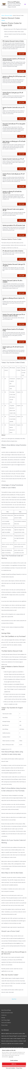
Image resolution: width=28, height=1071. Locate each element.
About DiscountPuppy (6, 1010)
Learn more (11, 1056)
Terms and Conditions (6, 1022)
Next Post (14, 999)
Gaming (3, 20)
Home (2, 15)
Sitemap (3, 1017)
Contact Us (3, 1015)
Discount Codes (8, 15)
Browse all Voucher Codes (7, 1012)
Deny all (14, 1064)
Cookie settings (14, 1060)
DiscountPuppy (14, 2)
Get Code (21, 54)
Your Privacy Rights (5, 1020)
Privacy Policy (4, 1025)
